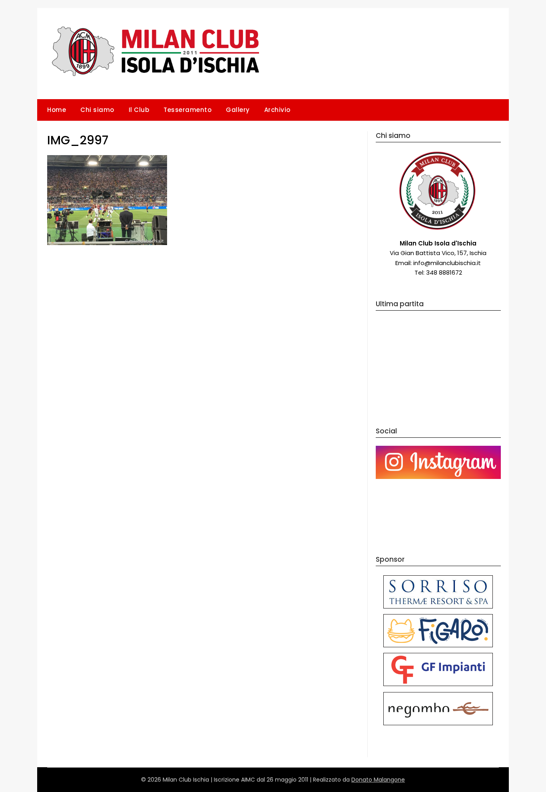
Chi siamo (97, 110)
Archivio (277, 110)
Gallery (238, 110)
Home (56, 110)
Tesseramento (187, 110)
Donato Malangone (378, 780)
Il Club (139, 110)
